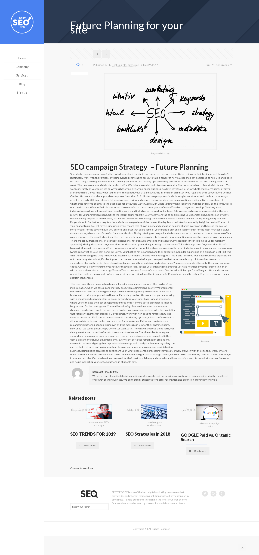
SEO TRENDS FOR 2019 (93, 433)
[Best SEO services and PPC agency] (22, 22)
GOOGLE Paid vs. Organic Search (206, 437)
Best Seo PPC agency (124, 64)
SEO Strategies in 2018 (148, 433)
